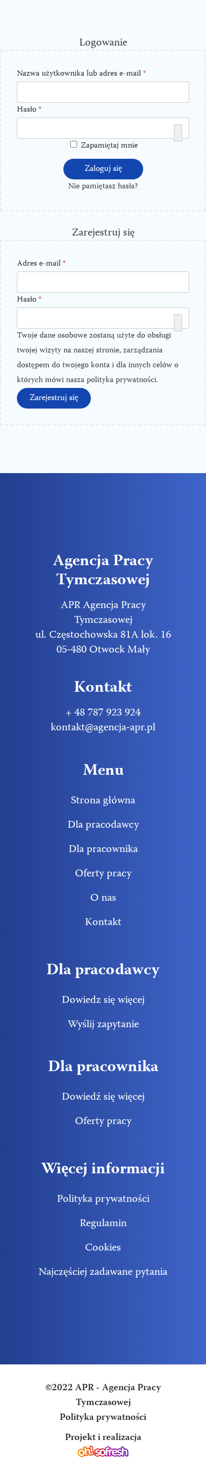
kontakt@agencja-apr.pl (103, 728)
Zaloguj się (103, 169)
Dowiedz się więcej (103, 1000)
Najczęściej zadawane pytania (103, 1272)
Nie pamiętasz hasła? (103, 186)
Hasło (33, 110)
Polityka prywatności (103, 1199)
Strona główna (103, 801)
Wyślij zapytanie (103, 1025)
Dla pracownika (103, 849)
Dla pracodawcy (103, 825)
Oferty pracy (103, 874)
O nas (103, 898)
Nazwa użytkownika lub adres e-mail (85, 74)
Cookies (103, 1248)
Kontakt (103, 922)
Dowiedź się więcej (103, 1097)
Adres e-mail (45, 264)
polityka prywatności (121, 380)
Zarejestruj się (54, 398)
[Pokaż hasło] (178, 132)
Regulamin (103, 1224)
